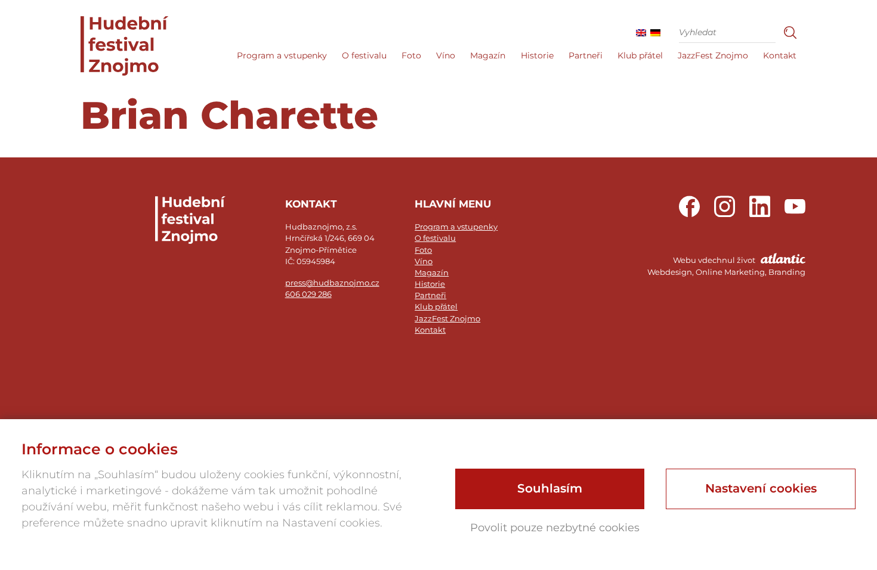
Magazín (487, 55)
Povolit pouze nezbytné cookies (555, 527)
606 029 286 (308, 294)
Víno (445, 55)
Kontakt (779, 55)
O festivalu (364, 55)
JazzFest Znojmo (713, 55)
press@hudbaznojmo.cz (332, 282)
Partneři (586, 55)
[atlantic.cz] (726, 266)
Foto (411, 55)
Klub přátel (640, 55)
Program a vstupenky (282, 55)
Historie (537, 55)
